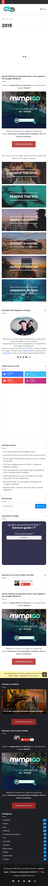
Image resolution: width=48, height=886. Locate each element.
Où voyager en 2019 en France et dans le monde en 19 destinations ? (23, 60)
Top (4, 838)
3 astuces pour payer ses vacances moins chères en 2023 (24, 455)
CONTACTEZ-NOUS (24, 722)
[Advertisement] (24, 414)
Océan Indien (8, 856)
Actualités (6, 820)
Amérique (6, 831)
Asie (4, 827)
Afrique (5, 852)
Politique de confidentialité (19, 872)
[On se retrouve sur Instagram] (44, 674)
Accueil (6, 19)
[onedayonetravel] (9, 9)
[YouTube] (26, 357)
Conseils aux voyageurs (11, 834)
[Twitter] (21, 357)
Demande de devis (23, 144)
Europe (5, 823)
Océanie (6, 859)
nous (25, 351)
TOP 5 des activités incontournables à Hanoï (19, 452)
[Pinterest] (24, 357)
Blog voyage (7, 848)
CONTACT (33, 872)
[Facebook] (18, 357)
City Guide (6, 841)
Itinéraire (6, 845)
